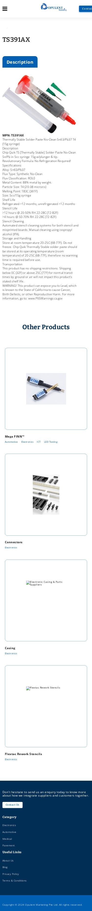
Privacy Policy (10, 874)
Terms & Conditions (14, 880)
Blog (5, 867)
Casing (10, 648)
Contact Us (12, 804)
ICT (39, 441)
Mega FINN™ (15, 436)
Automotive (11, 441)
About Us (8, 860)
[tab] (20, 61)
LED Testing (51, 441)
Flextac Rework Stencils (23, 754)
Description (20, 62)
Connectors (14, 542)
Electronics (27, 441)
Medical (7, 838)
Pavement (8, 845)
